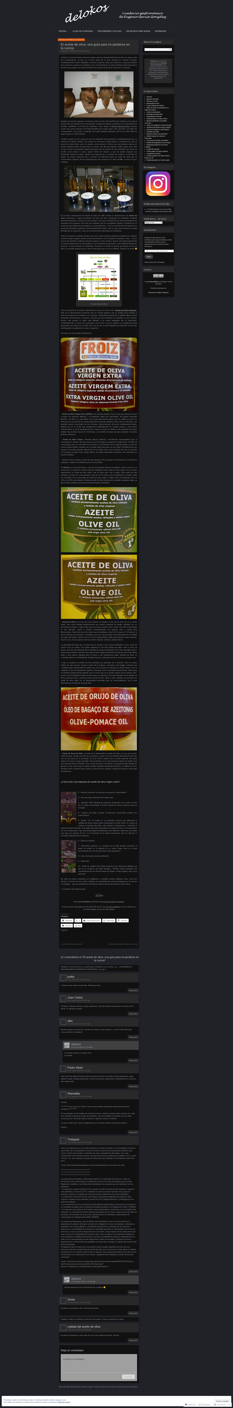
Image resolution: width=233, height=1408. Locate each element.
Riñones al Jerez (152, 101)
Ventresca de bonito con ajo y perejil (159, 127)
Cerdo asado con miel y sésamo (157, 151)
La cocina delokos (113, 907)
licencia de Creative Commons (158, 292)
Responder (133, 990)
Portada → (63, 31)
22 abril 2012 (79, 40)
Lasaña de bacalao (153, 149)
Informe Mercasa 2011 (120, 126)
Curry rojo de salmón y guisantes (157, 140)
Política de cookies (64, 1402)
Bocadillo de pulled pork (155, 114)
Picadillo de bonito (153, 132)
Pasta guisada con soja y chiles (157, 119)
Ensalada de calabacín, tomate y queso (123, 944)
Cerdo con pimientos (153, 112)
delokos (70, 40)
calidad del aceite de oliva (83, 1326)
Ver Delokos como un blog (138, 31)
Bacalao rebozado (153, 99)
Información (160, 31)
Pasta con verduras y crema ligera (158, 129)
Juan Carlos (75, 997)
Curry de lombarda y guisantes (72, 944)
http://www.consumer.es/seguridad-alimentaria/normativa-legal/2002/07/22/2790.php (99, 1261)
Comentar (128, 1377)
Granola (149, 97)
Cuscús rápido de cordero (155, 105)
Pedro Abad (75, 1067)
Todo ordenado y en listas (109, 31)
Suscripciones (150, 230)
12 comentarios (84, 51)
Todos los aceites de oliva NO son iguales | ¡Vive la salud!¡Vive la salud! (96, 1319)
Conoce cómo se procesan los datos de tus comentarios (116, 1387)
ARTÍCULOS (74, 51)
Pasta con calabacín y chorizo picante (159, 125)
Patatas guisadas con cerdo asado (158, 160)
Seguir (149, 257)
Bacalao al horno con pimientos (157, 134)
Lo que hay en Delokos (83, 31)
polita (70, 976)
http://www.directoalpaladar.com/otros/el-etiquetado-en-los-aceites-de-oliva (96, 1165)
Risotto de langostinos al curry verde (159, 142)
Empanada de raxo (153, 103)
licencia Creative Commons (113, 902)
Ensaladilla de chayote (154, 116)
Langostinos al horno (154, 153)
